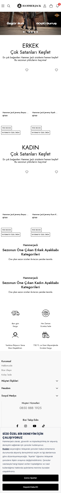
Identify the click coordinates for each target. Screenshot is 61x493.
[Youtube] (34, 426)
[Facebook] (17, 426)
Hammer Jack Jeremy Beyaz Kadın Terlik (16, 214)
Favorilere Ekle (27, 70)
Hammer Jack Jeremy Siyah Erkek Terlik (45, 112)
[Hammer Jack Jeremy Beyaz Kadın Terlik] (15, 190)
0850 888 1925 (31, 407)
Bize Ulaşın (6, 370)
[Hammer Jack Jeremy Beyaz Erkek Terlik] (15, 88)
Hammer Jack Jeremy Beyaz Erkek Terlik (16, 112)
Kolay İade (6, 374)
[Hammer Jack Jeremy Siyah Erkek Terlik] (45, 88)
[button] (24, 32)
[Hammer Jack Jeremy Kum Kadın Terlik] (45, 190)
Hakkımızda (6, 365)
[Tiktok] (43, 426)
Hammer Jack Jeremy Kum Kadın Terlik (45, 214)
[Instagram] (25, 426)
